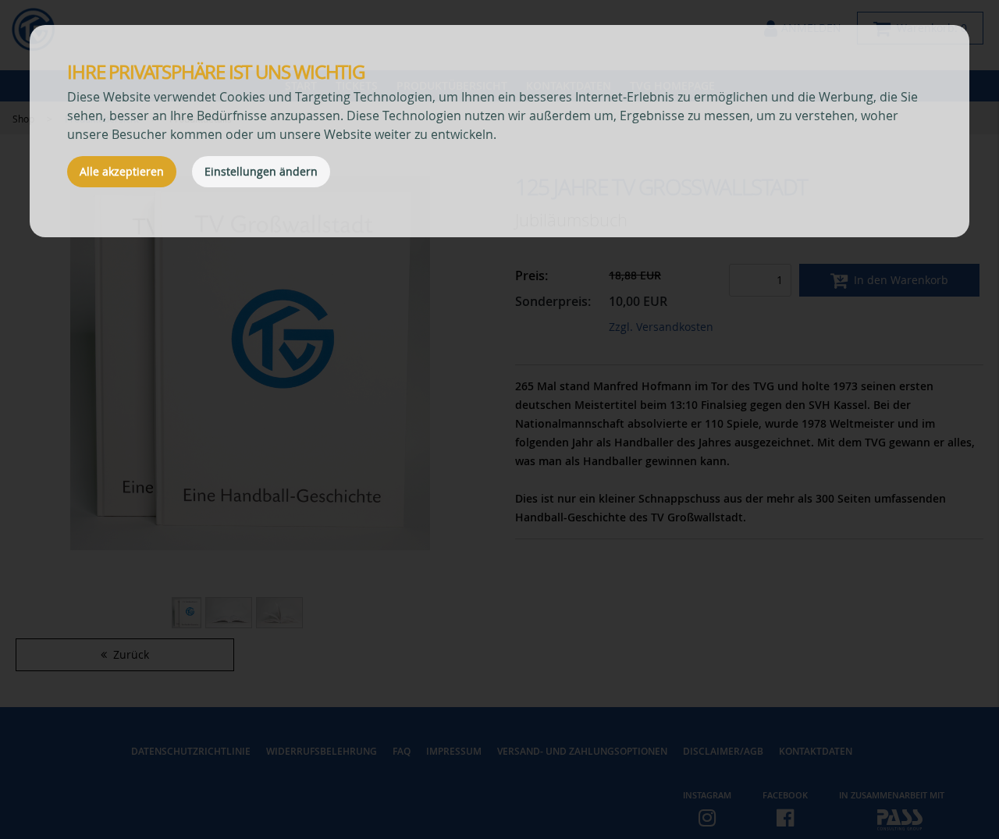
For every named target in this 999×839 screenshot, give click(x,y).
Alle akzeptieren (122, 171)
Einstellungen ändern (261, 171)
